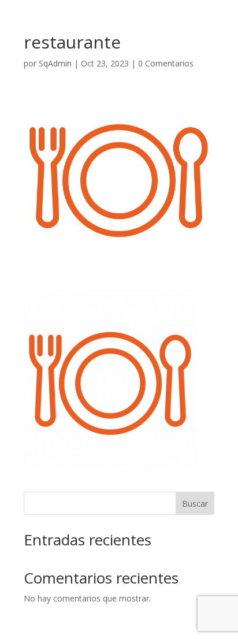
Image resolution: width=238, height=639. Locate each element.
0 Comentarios (166, 63)
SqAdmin (55, 63)
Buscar (195, 503)
